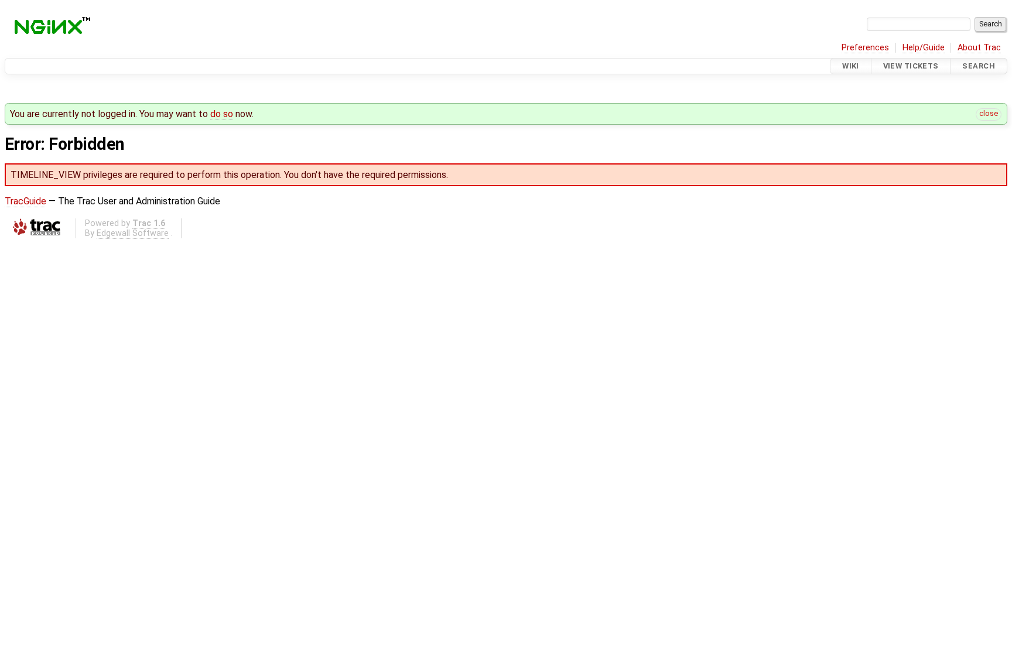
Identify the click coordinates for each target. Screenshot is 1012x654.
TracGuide (25, 201)
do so (221, 113)
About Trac (979, 48)
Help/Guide (923, 48)
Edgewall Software (133, 233)
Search (978, 65)
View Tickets (911, 65)
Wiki (850, 65)
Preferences (865, 48)
